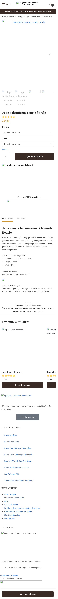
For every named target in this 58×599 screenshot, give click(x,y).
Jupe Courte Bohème (12, 372)
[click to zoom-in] (28, 54)
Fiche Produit (7, 218)
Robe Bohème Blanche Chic (16, 468)
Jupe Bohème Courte (33, 17)
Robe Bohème (10, 435)
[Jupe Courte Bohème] (22, 348)
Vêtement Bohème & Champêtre (18, 480)
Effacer (4, 149)
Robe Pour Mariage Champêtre (17, 448)
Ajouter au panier (34, 156)
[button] (8, 117)
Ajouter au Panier (28, 594)
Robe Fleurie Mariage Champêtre (18, 455)
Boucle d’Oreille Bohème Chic (17, 461)
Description (20, 218)
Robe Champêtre (11, 442)
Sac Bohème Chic (12, 474)
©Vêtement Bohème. (9, 575)
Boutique (20, 17)
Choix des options (22, 385)
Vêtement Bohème (8, 17)
